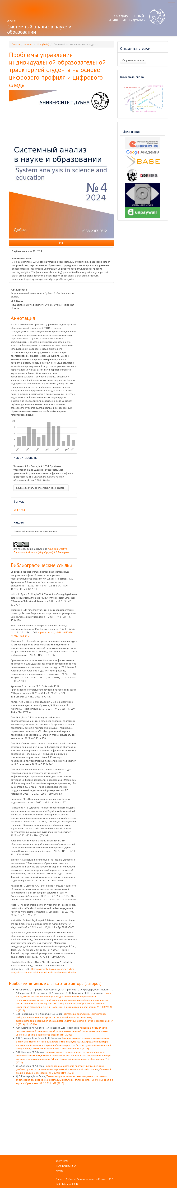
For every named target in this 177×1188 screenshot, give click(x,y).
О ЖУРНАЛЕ (62, 1161)
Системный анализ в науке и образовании (39, 29)
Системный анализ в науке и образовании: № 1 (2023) (60, 1048)
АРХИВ (59, 1170)
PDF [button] (61, 243)
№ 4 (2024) (43, 44)
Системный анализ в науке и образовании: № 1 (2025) (44, 1034)
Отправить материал (133, 60)
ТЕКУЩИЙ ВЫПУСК (66, 1165)
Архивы (28, 44)
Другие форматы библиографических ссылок (40, 487)
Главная (16, 44)
